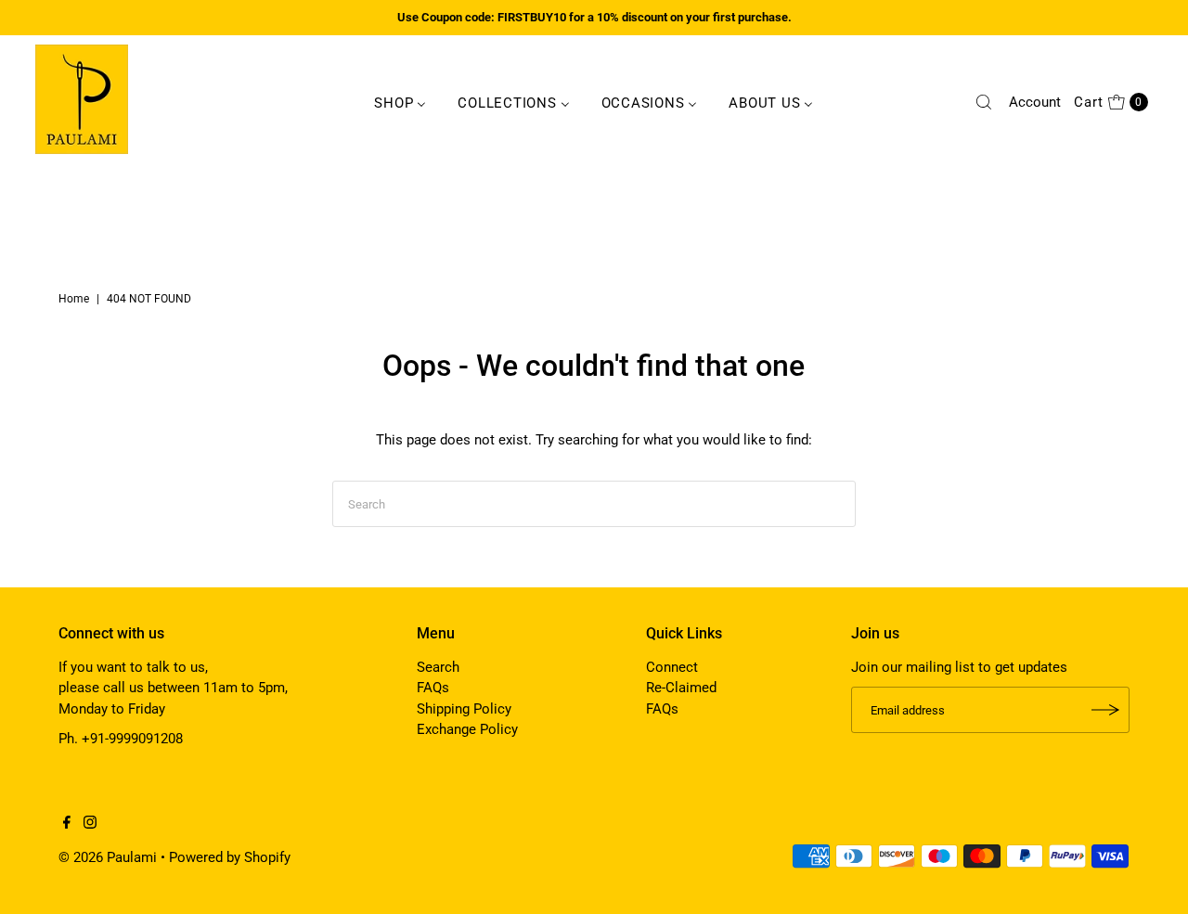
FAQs (433, 687)
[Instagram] (90, 824)
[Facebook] (67, 824)
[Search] (984, 102)
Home (73, 298)
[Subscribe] (1106, 710)
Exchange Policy (467, 729)
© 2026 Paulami (107, 857)
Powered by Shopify (230, 857)
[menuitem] (400, 102)
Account (1035, 102)
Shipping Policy (464, 709)
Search (438, 667)
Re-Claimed (681, 687)
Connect (672, 667)
